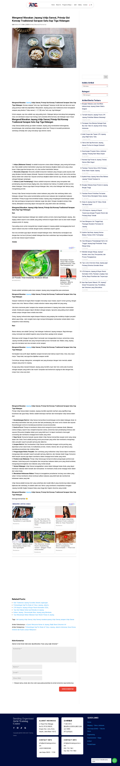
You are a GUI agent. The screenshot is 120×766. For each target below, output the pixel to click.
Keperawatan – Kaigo (94, 738)
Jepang (28, 102)
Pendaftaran (91, 744)
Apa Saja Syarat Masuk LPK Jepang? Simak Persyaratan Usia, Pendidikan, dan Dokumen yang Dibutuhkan (94, 285)
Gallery (80, 5)
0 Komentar (42, 24)
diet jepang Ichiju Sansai (24, 619)
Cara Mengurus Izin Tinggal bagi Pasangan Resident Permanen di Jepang (92, 224)
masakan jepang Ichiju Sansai (50, 619)
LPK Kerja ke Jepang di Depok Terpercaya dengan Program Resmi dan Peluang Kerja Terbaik (95, 213)
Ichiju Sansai (37, 619)
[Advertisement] (44, 86)
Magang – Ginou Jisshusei (95, 725)
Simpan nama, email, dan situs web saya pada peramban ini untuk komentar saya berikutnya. (44, 683)
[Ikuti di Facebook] (13, 727)
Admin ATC (18, 24)
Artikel (32, 24)
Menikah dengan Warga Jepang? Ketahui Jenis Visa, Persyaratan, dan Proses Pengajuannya (94, 254)
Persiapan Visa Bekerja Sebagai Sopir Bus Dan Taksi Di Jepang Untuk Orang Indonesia (94, 125)
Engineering (91, 734)
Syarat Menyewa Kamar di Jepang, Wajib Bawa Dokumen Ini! (46, 624)
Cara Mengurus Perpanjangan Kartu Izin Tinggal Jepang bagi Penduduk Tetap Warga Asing (95, 243)
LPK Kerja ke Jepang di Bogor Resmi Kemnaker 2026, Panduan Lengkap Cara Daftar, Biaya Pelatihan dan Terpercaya (95, 273)
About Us (58, 5)
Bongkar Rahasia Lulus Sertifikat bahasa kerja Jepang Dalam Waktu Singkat (93, 106)
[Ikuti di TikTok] (21, 727)
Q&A (75, 5)
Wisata (36, 24)
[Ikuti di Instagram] (17, 727)
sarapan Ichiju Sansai (67, 619)
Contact (85, 5)
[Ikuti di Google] (25, 727)
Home (53, 5)
